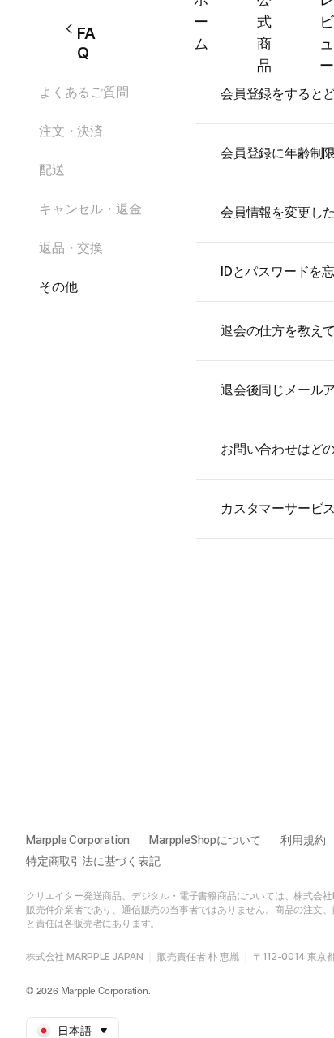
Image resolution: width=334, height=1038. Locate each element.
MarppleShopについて (205, 839)
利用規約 (302, 839)
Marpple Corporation (78, 839)
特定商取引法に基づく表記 (93, 861)
